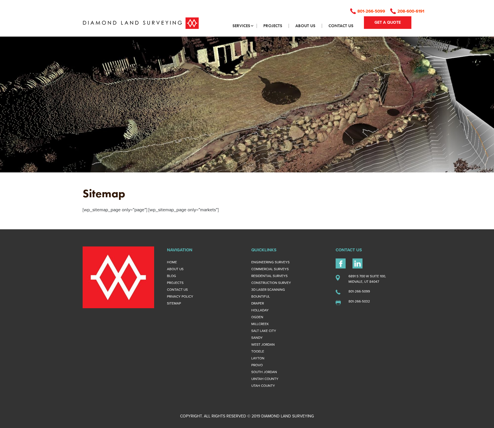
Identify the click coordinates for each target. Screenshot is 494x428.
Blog (171, 276)
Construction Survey (271, 283)
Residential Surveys (269, 276)
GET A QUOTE (388, 22)
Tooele (257, 351)
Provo (257, 365)
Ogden (257, 317)
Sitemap (174, 303)
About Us (175, 269)
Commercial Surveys (270, 269)
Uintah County (264, 379)
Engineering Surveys (270, 262)
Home (172, 262)
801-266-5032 (359, 301)
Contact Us (177, 290)
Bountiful (260, 296)
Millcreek (260, 324)
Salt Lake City (263, 331)
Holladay (260, 310)
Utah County (263, 386)
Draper (257, 303)
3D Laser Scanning (268, 290)
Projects (175, 283)
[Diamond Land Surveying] (141, 23)
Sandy (257, 338)
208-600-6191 (410, 11)
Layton (257, 358)
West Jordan (263, 345)
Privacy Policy (180, 296)
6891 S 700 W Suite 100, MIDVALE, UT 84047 (367, 279)
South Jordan (264, 372)
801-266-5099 (371, 11)
